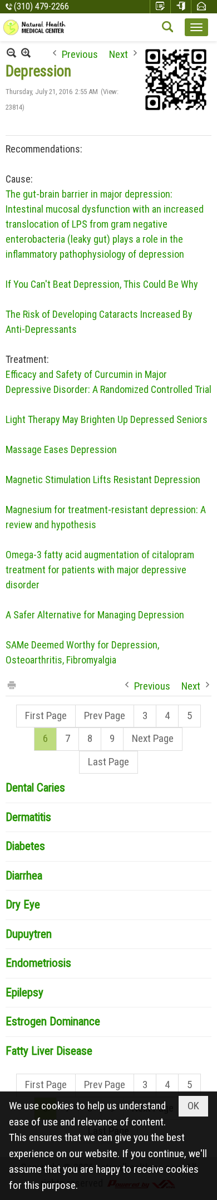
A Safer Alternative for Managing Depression (95, 615)
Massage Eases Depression (61, 449)
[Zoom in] (11, 52)
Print (11, 684)
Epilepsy (24, 992)
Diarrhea (24, 875)
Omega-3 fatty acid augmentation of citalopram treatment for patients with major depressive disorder (100, 570)
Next (118, 53)
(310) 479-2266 (41, 6)
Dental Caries (35, 787)
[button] (196, 27)
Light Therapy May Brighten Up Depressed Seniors (107, 419)
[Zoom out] (26, 52)
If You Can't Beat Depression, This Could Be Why (102, 284)
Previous (80, 53)
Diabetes (25, 846)
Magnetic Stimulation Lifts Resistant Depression (103, 479)
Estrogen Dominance (53, 1021)
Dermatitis (28, 817)
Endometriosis (38, 963)
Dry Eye (23, 904)
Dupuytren (29, 934)
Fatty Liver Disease (49, 1051)
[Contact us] (201, 6)
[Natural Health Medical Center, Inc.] (35, 27)
